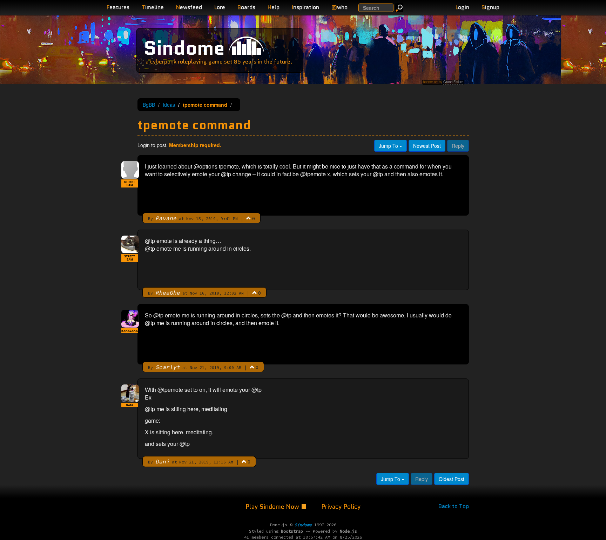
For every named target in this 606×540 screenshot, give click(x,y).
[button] (248, 218)
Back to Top (453, 506)
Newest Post (427, 145)
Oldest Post (451, 478)
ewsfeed (189, 7)
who (339, 7)
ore (219, 7)
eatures (118, 7)
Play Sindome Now (273, 506)
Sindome (184, 48)
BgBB (149, 104)
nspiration (305, 7)
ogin (462, 7)
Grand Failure (453, 81)
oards (246, 7)
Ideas (169, 104)
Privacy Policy (341, 506)
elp (274, 7)
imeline (153, 7)
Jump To (389, 145)
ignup (490, 7)
